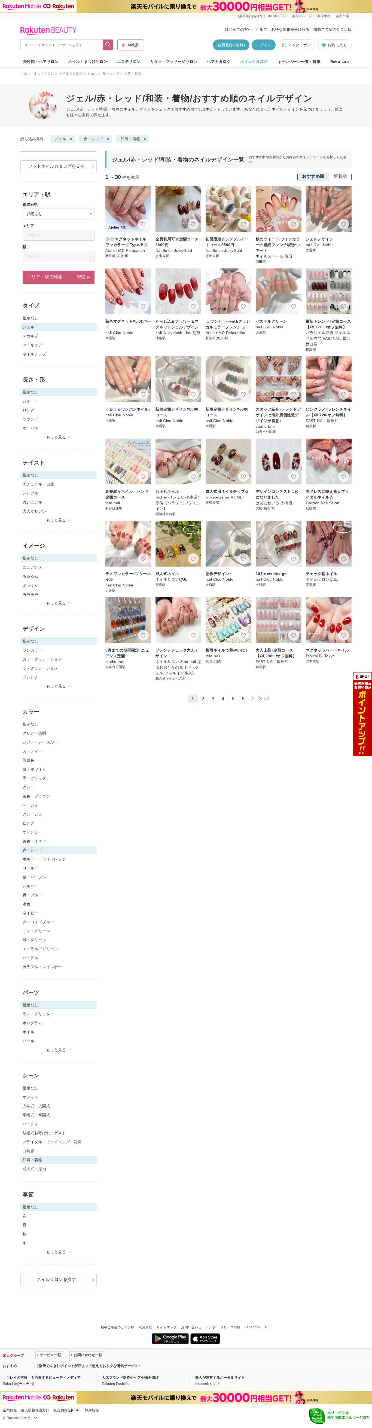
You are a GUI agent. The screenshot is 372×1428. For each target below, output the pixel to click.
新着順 (340, 176)
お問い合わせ (191, 1327)
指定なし (30, 318)
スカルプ (30, 336)
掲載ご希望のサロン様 (332, 29)
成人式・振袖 (34, 1169)
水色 (27, 904)
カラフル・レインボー (42, 967)
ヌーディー (32, 751)
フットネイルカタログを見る (56, 166)
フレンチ (30, 677)
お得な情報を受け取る (290, 29)
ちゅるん (30, 576)
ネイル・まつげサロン (87, 61)
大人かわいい (34, 511)
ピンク (28, 823)
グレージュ (32, 814)
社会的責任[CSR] (67, 1410)
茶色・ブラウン (36, 796)
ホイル (28, 1032)
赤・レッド (110, 73)
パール (28, 1041)
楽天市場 (342, 16)
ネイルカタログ (254, 61)
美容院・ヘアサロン (41, 61)
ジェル (92, 73)
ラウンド (30, 419)
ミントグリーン (36, 931)
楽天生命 (323, 16)
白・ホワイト (34, 769)
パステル (30, 958)
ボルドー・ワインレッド (44, 859)
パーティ (30, 1124)
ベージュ (30, 805)
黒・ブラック (34, 778)
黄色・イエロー (36, 841)
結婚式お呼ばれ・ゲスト (44, 1133)
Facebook (252, 1327)
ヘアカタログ (219, 61)
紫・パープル (34, 877)
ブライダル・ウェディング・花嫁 (52, 1142)
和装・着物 (130, 139)
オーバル (30, 428)
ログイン (263, 45)
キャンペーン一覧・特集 (299, 61)
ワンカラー (32, 650)
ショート (30, 401)
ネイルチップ (34, 354)
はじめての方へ (238, 29)
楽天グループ (302, 16)
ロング (28, 410)
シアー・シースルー (40, 742)
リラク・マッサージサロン (173, 61)
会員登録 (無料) (231, 45)
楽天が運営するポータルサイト (220, 1377)
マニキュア (32, 345)
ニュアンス (32, 567)
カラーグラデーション (42, 659)
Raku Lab (339, 61)
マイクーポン (299, 45)
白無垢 (28, 1151)
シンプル (30, 493)
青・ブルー (32, 895)
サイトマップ (167, 1327)
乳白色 (28, 760)
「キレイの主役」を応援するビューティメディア (42, 1377)
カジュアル (32, 502)
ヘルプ (261, 29)
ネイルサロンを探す (56, 1279)
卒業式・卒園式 (36, 1115)
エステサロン (129, 61)
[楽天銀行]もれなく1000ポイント (262, 16)
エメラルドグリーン (40, 949)
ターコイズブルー (38, 922)
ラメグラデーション (40, 668)
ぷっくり (30, 585)
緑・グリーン (34, 940)
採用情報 (92, 1410)
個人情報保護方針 (35, 1410)
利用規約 (145, 1327)
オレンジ (30, 832)
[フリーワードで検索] (108, 44)
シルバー (30, 886)
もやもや (30, 594)
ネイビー (30, 913)
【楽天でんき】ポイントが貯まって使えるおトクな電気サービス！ (88, 1366)
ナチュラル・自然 (38, 484)
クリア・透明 (34, 733)
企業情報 (10, 1410)
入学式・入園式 (36, 1106)
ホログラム (32, 1023)
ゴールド (30, 868)
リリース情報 (230, 1327)
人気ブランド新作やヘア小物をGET (130, 1377)
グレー (28, 787)
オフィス (30, 1097)
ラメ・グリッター (38, 1014)
